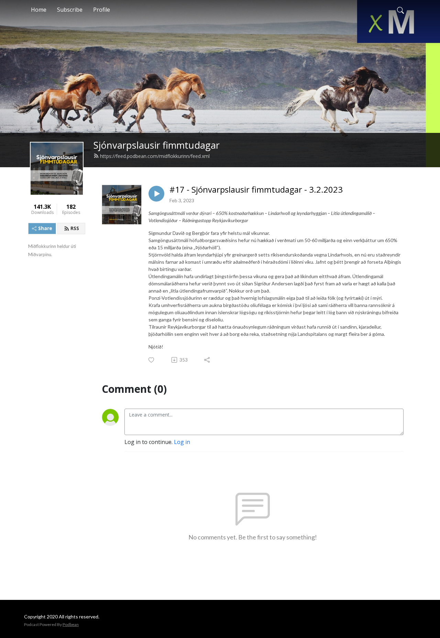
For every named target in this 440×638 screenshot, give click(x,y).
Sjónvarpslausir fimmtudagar (157, 145)
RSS (74, 228)
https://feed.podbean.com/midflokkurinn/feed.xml (155, 156)
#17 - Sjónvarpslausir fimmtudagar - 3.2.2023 (256, 190)
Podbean (71, 624)
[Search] (400, 9)
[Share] (207, 359)
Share (45, 228)
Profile (101, 9)
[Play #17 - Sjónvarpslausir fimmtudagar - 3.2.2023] (156, 194)
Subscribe (69, 9)
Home (38, 9)
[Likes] (152, 360)
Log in (182, 442)
